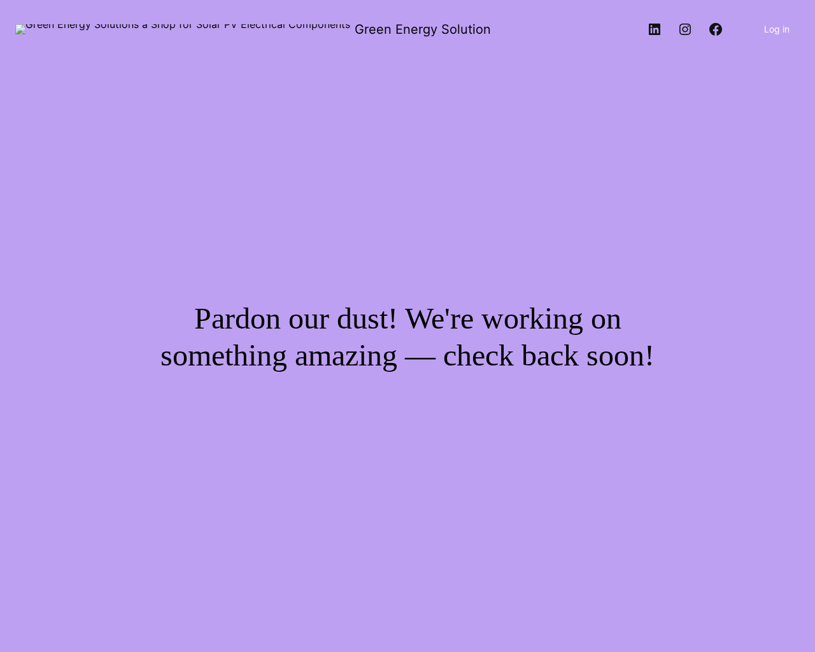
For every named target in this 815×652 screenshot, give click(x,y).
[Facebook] (715, 29)
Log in (777, 29)
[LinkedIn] (654, 29)
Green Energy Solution (423, 29)
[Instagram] (685, 29)
